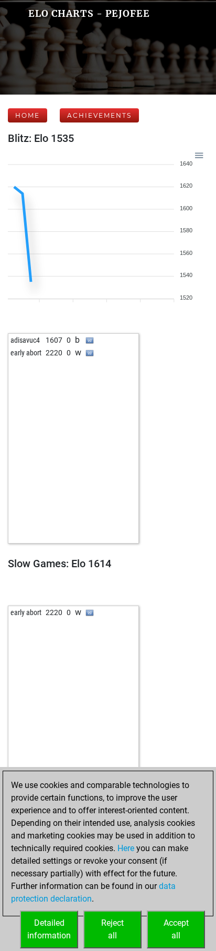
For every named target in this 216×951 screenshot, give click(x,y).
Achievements (99, 115)
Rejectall (112, 929)
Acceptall (176, 929)
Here (125, 848)
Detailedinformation (49, 929)
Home (27, 115)
